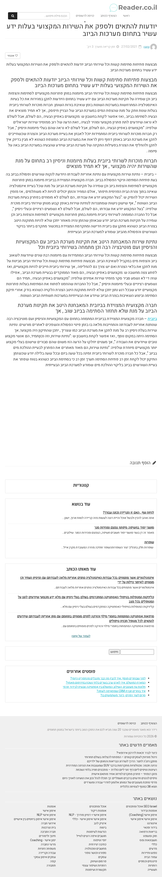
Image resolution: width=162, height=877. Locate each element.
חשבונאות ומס (148, 840)
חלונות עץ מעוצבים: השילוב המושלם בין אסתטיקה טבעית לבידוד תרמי (104, 687)
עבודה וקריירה (47, 853)
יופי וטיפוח (99, 840)
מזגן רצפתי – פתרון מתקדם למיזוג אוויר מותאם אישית (124, 774)
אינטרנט (152, 823)
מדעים (153, 848)
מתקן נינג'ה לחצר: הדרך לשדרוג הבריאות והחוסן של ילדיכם (122, 761)
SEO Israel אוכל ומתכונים (141, 806)
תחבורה (51, 865)
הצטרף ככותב (108, 15)
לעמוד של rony (81, 636)
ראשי (126, 15)
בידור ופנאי (150, 827)
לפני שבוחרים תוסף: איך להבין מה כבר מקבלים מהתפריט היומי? (108, 678)
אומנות (51, 806)
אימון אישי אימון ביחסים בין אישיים (35, 819)
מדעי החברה (48, 844)
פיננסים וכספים (147, 861)
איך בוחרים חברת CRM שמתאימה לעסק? (121, 691)
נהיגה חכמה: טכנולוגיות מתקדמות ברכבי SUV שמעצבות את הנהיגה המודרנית (111, 765)
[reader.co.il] (82, 5)
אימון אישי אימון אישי (144, 819)
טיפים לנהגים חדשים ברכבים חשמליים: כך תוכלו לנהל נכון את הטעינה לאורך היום (109, 778)
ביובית (152, 319)
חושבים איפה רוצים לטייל (91, 836)
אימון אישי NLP (46, 815)
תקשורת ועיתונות (95, 870)
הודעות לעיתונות (96, 832)
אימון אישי (49, 810)
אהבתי (11, 56)
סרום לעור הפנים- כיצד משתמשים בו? (123, 695)
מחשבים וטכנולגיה (95, 848)
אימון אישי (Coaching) (143, 815)
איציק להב (100, 823)
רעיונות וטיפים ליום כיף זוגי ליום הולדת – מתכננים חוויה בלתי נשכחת (116, 770)
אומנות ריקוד (98, 810)
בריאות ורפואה (148, 832)
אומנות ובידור (149, 810)
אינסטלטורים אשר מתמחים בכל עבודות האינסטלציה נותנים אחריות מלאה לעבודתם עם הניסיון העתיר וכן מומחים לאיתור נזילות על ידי (87, 580)
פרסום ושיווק (98, 861)
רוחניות (152, 865)
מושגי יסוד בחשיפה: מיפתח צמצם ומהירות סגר (124, 527)
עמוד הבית (150, 857)
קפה (53, 861)
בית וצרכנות (49, 827)
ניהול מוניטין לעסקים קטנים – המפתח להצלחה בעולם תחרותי (121, 757)
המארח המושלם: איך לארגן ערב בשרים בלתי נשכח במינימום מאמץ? (106, 682)
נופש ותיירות (149, 853)
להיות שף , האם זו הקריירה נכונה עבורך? (128, 512)
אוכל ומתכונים (97, 806)
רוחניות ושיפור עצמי (94, 865)
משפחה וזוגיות (47, 848)
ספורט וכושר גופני (95, 853)
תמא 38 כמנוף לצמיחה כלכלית (138, 786)
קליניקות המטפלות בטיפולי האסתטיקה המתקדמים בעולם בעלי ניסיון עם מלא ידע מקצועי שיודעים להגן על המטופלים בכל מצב (86, 599)
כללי (154, 844)
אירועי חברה (48, 823)
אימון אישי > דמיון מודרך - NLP (87, 815)
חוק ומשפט (150, 836)
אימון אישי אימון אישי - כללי (89, 819)
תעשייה (152, 870)
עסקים (102, 857)
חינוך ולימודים (47, 836)
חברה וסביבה (48, 832)
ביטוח (103, 827)
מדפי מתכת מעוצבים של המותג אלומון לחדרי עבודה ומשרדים (120, 782)
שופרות (149, 542)
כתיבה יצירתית (97, 844)
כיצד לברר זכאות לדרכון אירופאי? (136, 753)
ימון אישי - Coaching (43, 840)
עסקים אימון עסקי (45, 857)
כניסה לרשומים (85, 15)
